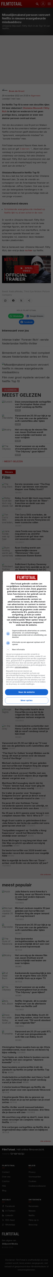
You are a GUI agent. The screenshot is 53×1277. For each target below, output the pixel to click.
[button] (26, 649)
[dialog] (26, 638)
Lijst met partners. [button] (22, 667)
